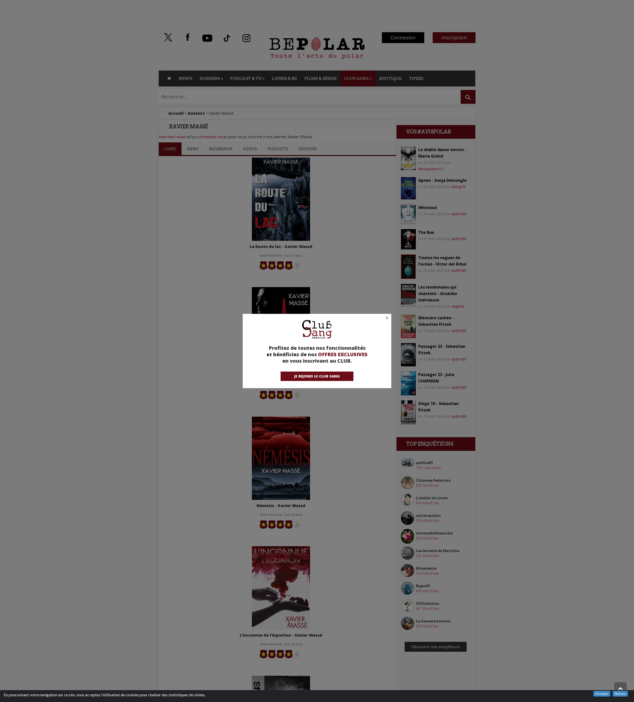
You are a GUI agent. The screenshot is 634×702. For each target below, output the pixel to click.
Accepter (601, 694)
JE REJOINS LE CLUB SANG (317, 376)
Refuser (620, 694)
